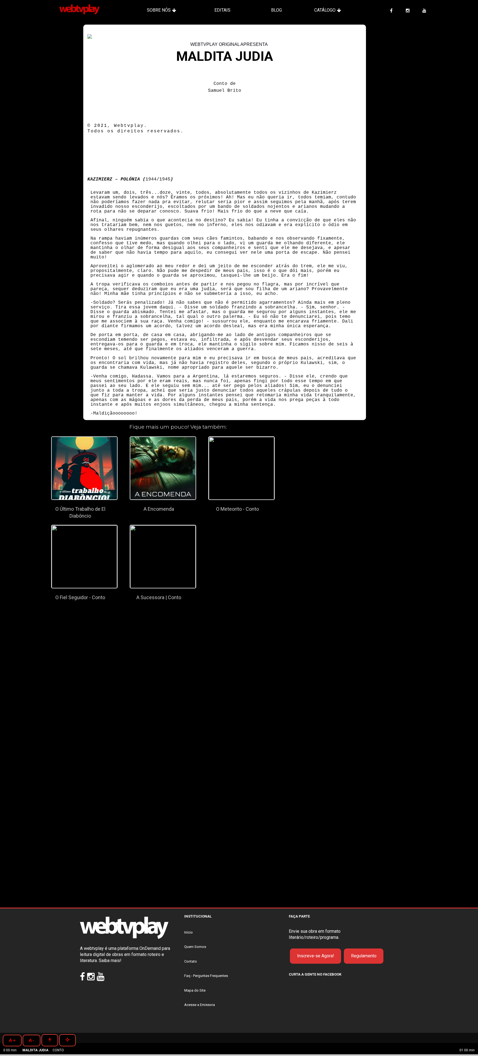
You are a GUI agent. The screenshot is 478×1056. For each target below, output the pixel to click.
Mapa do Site (195, 990)
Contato (190, 961)
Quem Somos (195, 947)
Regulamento (363, 955)
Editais (222, 10)
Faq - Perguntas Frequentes (206, 976)
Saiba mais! (110, 960)
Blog (276, 10)
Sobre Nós (159, 10)
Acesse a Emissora (199, 1005)
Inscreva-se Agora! (315, 955)
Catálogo (325, 10)
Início (188, 932)
